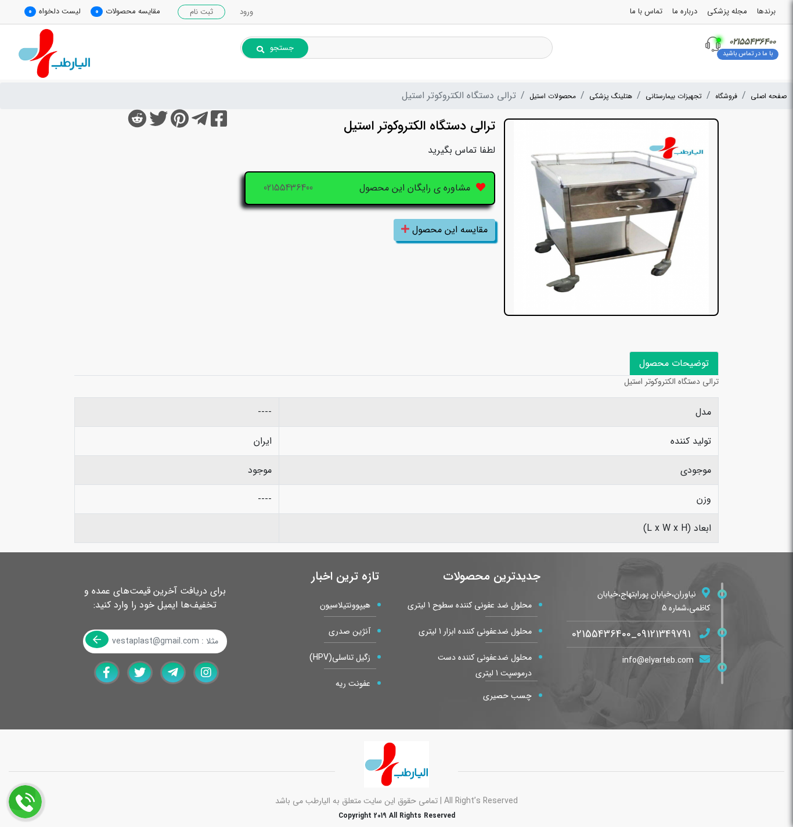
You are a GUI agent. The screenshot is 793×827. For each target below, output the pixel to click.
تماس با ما (646, 11)
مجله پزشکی (727, 11)
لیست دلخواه (60, 11)
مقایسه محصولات (133, 11)
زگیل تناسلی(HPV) (339, 657)
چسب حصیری (507, 695)
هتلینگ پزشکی (610, 96)
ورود (246, 12)
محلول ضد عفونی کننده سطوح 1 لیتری (470, 605)
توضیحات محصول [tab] (674, 363)
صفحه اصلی (769, 96)
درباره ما (684, 11)
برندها (766, 11)
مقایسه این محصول (448, 229)
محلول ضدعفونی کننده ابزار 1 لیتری (475, 631)
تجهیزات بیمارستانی (674, 96)
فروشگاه (726, 96)
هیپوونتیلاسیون (345, 605)
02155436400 (288, 188)
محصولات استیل (552, 96)
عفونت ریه (353, 683)
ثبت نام (201, 12)
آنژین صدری (349, 631)
